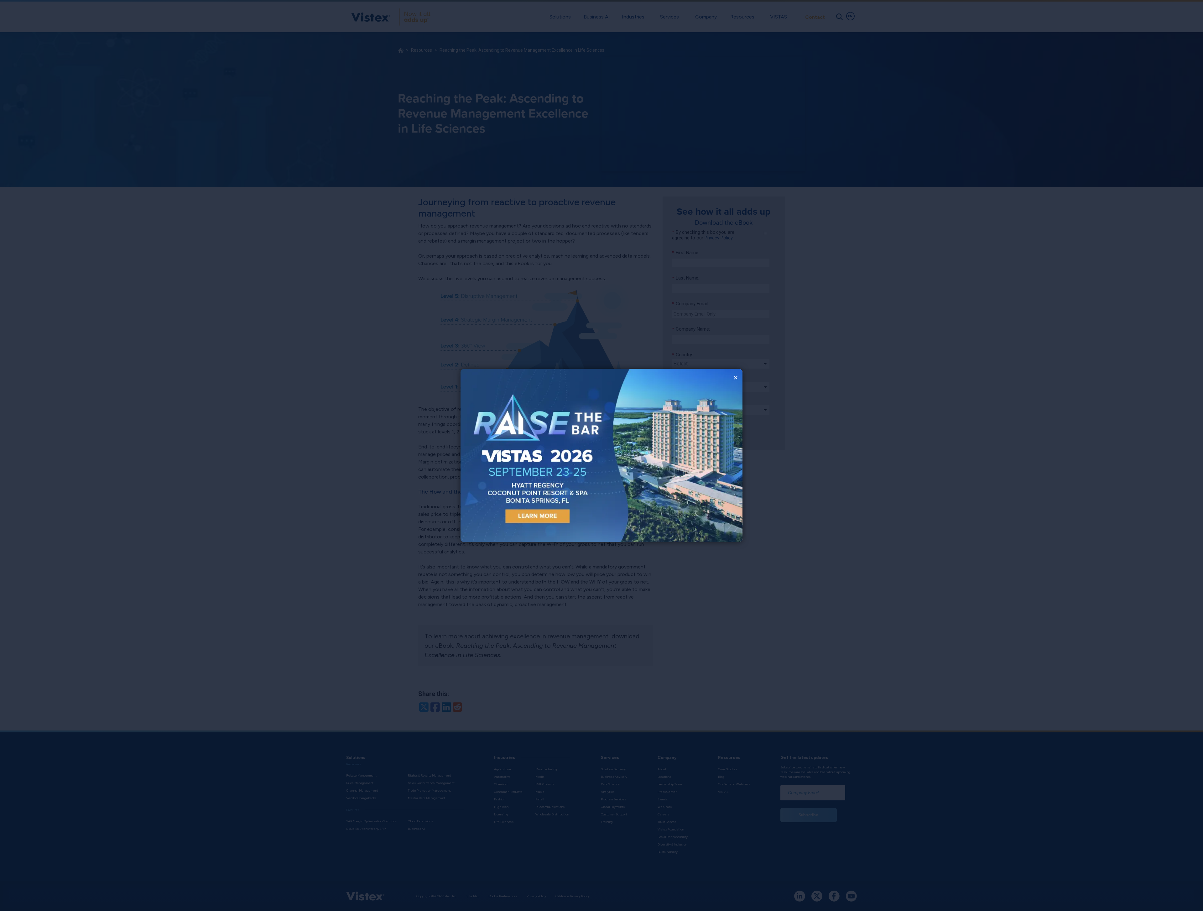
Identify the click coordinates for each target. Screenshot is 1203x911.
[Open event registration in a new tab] (531, 455)
